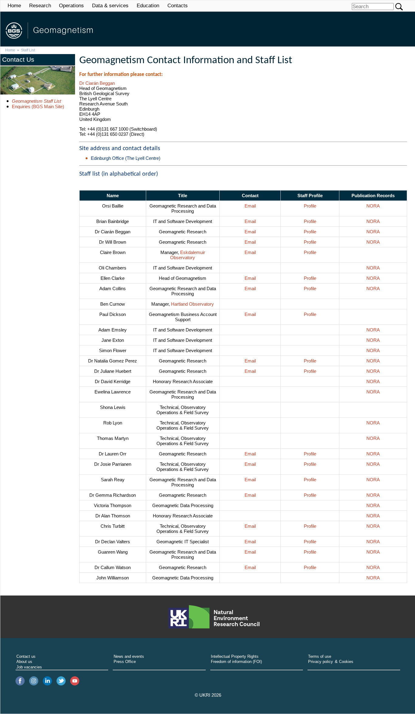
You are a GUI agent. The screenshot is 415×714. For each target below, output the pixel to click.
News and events (129, 656)
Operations (71, 6)
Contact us (26, 656)
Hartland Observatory (192, 304)
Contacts (177, 6)
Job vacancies (29, 667)
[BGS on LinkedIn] (47, 681)
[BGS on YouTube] (74, 681)
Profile (310, 205)
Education (148, 6)
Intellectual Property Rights (235, 656)
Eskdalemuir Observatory (187, 255)
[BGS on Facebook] (20, 681)
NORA (373, 205)
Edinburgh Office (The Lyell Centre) (125, 158)
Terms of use (319, 656)
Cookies (346, 661)
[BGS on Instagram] (33, 681)
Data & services (110, 6)
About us (24, 661)
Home (14, 6)
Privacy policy (320, 661)
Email (250, 205)
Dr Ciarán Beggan (97, 83)
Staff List (28, 50)
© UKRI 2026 (208, 695)
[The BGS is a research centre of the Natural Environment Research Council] (213, 617)
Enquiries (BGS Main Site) (38, 106)
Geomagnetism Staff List (36, 101)
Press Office (125, 661)
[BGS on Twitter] (61, 681)
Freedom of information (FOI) (236, 661)
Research (40, 6)
